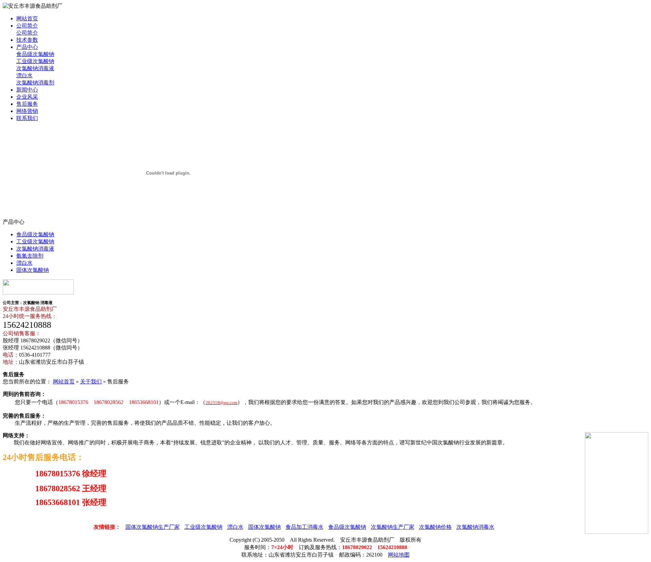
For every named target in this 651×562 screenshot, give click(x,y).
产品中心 (27, 47)
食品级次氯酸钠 (35, 54)
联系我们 (27, 118)
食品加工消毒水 (304, 527)
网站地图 (399, 555)
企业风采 (27, 97)
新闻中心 (27, 90)
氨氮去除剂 (29, 256)
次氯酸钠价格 (435, 527)
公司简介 (27, 25)
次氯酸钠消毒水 (475, 527)
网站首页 (27, 18)
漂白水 (24, 75)
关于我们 (91, 381)
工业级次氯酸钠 (35, 61)
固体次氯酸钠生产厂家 (152, 527)
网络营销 (27, 111)
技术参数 (27, 40)
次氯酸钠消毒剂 (35, 82)
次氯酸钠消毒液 (35, 68)
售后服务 (27, 104)
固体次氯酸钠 (32, 270)
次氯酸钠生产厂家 (392, 527)
